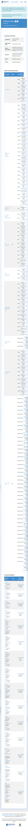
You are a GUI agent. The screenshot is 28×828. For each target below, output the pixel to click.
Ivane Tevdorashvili (7, 583)
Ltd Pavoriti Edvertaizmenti (7, 308)
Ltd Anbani (7, 89)
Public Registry (19, 50)
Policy (22, 816)
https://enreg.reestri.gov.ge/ (8, 815)
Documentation (23, 80)
